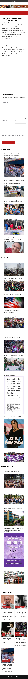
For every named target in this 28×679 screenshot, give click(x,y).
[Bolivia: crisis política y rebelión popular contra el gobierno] (14, 286)
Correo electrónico (18, 121)
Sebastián (4, 671)
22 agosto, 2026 (10, 619)
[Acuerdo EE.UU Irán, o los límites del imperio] (14, 302)
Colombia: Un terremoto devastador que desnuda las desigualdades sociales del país (20, 641)
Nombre (4, 120)
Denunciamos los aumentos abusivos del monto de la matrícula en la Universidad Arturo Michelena (13, 508)
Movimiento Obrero (5, 659)
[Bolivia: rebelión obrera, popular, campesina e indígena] (14, 323)
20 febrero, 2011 (12, 22)
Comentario (5, 102)
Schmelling (4, 619)
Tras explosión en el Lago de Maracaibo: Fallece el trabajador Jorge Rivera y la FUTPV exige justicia (13, 239)
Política (9, 607)
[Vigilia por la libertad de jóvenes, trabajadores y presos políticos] (14, 480)
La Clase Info (5, 22)
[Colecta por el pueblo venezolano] (14, 269)
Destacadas (4, 607)
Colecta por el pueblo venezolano (11, 262)
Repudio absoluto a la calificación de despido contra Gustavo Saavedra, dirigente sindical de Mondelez (12, 155)
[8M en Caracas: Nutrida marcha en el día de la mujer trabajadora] (14, 457)
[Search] (25, 12)
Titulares (4, 604)
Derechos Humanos (5, 606)
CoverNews (10, 676)
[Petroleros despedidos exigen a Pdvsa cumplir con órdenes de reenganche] (14, 227)
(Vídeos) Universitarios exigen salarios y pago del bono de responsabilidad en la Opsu (13, 201)
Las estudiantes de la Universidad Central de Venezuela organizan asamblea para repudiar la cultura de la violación (13, 492)
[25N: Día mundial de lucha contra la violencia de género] (14, 346)
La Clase (17, 606)
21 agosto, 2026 (23, 616)
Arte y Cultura (22, 606)
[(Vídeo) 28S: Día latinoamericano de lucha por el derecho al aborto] (14, 364)
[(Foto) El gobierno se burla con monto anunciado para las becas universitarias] (14, 578)
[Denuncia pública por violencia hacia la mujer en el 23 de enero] (14, 394)
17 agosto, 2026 (9, 671)
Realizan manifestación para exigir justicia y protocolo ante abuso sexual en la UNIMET (13, 530)
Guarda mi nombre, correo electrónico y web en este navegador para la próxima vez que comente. (13, 137)
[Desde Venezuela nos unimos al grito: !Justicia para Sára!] (14, 433)
